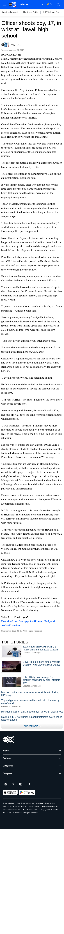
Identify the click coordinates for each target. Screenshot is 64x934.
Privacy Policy (8, 803)
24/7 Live (23, 4)
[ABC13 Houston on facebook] (6, 784)
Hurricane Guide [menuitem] (30, 12)
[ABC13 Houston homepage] (12, 4)
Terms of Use (34, 806)
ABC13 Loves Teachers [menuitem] (53, 12)
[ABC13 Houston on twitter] (13, 784)
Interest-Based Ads (50, 806)
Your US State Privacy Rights (14, 806)
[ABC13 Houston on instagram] (21, 784)
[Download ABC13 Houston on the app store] (10, 792)
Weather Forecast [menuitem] (10, 12)
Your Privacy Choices (25, 803)
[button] (4, 4)
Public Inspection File (11, 810)
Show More (31, 726)
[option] (12, 12)
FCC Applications (30, 810)
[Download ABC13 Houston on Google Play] (27, 792)
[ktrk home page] (8, 739)
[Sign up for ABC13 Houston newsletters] (28, 784)
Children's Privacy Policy (46, 803)
